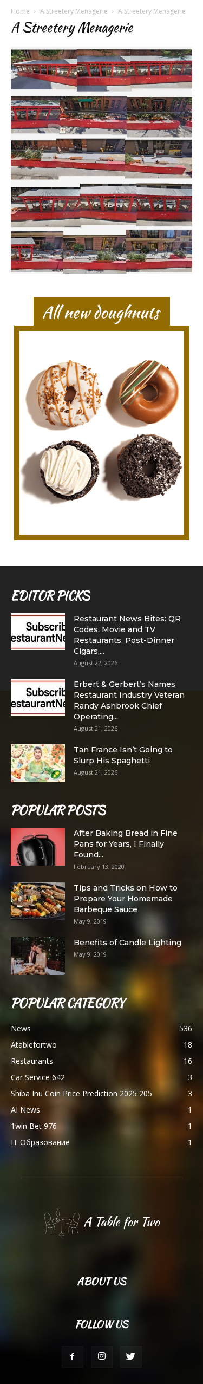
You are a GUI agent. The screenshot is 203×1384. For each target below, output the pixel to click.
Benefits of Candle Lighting (127, 942)
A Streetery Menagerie (74, 11)
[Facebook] (72, 1357)
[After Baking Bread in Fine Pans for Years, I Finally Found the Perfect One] (38, 847)
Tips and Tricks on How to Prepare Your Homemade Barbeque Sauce (126, 898)
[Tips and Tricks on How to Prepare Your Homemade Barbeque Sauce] (38, 901)
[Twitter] (131, 1357)
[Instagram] (102, 1357)
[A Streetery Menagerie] (101, 271)
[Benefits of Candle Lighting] (38, 956)
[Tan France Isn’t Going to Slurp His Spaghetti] (38, 763)
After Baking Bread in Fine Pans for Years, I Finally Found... (126, 844)
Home (20, 11)
